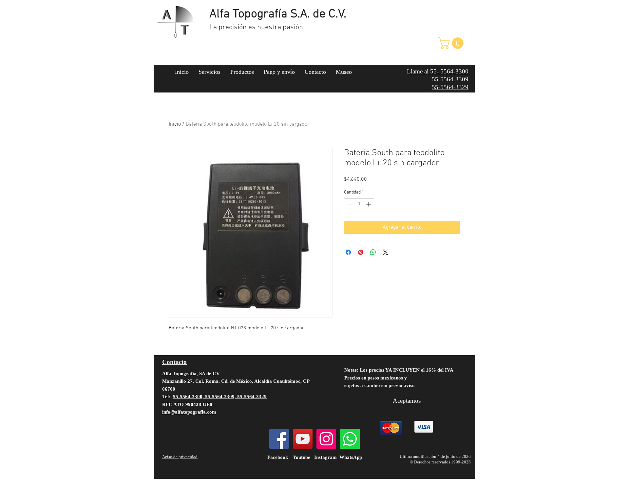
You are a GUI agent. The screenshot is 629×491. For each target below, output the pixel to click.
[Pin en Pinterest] (361, 252)
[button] (452, 43)
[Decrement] (349, 204)
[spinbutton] (359, 204)
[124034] (350, 439)
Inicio (175, 124)
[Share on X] (386, 252)
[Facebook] (279, 439)
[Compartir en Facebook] (348, 252)
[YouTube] (303, 439)
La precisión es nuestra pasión (256, 27)
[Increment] (369, 204)
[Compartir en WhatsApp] (373, 252)
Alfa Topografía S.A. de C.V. (277, 14)
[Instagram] (326, 439)
